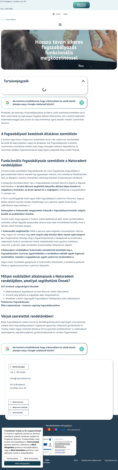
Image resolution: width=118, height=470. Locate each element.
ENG (66, 14)
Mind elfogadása (22, 463)
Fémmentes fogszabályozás (15, 301)
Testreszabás (12, 458)
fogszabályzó (41, 298)
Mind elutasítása (31, 458)
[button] (60, 24)
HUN (58, 14)
